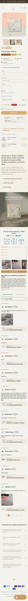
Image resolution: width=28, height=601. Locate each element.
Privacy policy (6, 594)
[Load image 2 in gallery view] (12, 42)
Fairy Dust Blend (12, 144)
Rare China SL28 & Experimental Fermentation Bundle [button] (15, 477)
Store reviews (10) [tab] (20, 294)
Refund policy (24, 591)
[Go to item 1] (6, 264)
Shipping (3, 92)
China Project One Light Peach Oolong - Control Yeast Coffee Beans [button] (16, 364)
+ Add (23, 138)
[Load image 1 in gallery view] (6, 42)
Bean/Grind (4, 77)
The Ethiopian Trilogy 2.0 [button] (13, 459)
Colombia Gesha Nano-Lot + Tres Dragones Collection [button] (15, 510)
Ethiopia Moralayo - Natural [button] (14, 347)
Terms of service (14, 594)
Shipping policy (22, 594)
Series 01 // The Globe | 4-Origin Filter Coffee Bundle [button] (15, 422)
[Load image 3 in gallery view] (19, 42)
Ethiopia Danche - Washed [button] (14, 380)
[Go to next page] (22, 515)
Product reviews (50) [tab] (7, 294)
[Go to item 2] (16, 264)
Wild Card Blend (12, 137)
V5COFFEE (7, 591)
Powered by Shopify (14, 591)
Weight (2, 71)
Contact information (9, 596)
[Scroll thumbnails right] (25, 264)
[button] (3, 8)
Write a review (14, 271)
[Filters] (2, 298)
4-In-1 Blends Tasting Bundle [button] (14, 329)
